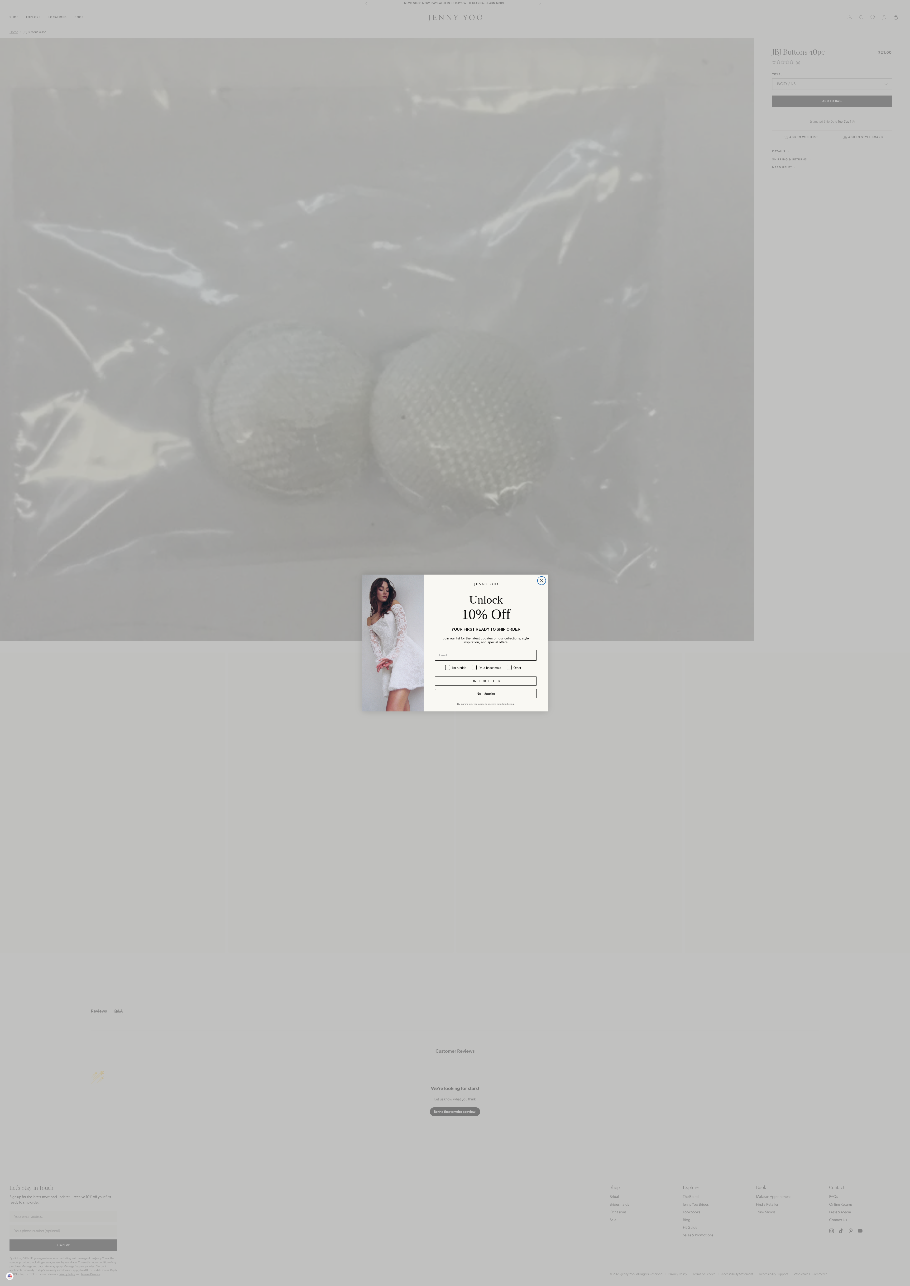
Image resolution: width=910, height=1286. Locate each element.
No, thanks (486, 694)
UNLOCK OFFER (485, 681)
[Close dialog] (541, 580)
